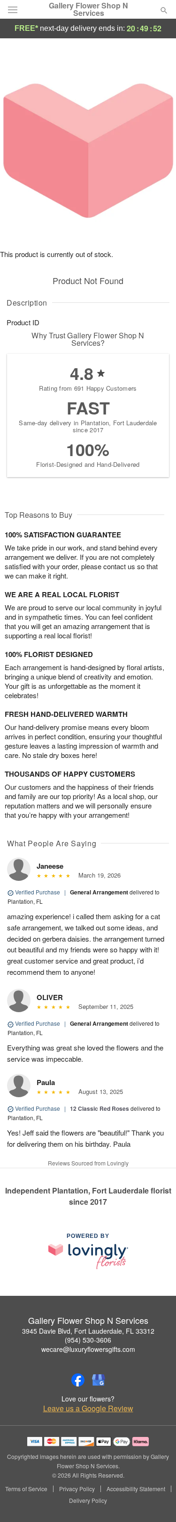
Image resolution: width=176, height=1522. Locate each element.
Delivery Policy (88, 1500)
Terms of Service (26, 1489)
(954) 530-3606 (88, 1339)
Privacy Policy (77, 1489)
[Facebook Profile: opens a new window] (77, 1379)
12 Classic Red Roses (99, 1108)
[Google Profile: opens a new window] (98, 1379)
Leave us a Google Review (88, 1408)
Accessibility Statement (136, 1489)
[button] (156, 1501)
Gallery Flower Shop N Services (88, 9)
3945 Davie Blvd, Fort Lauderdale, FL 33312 (88, 1331)
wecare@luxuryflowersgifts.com (88, 1349)
